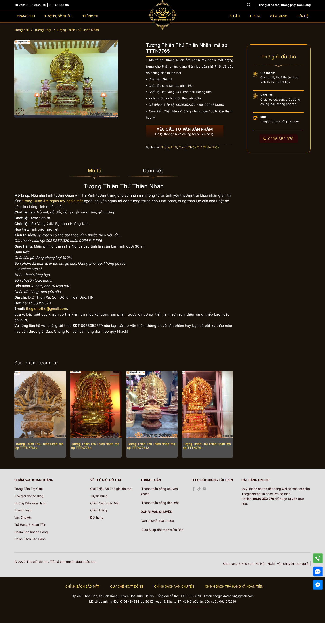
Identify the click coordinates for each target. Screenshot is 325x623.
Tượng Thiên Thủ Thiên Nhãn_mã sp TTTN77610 (39, 446)
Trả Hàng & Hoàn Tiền (30, 524)
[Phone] (318, 558)
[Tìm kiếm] (248, 5)
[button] (20, 112)
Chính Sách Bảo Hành (30, 539)
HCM (271, 563)
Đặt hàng (96, 517)
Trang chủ (21, 30)
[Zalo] (318, 571)
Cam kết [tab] (153, 170)
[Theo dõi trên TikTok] (199, 489)
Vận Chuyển (23, 517)
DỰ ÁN (234, 16)
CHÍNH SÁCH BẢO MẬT (82, 586)
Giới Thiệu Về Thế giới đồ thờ (110, 489)
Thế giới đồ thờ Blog (28, 496)
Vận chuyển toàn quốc (293, 563)
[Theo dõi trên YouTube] (204, 489)
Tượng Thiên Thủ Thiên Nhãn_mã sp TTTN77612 (151, 446)
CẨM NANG (278, 16)
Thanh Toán (22, 510)
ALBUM (254, 16)
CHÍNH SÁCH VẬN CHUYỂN (174, 586)
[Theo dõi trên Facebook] (193, 489)
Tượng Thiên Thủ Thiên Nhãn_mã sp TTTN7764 (95, 446)
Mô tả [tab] (94, 170)
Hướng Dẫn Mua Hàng (30, 503)
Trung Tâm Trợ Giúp (28, 489)
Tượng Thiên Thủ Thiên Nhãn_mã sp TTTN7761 (207, 446)
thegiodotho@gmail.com (46, 308)
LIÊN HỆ (302, 16)
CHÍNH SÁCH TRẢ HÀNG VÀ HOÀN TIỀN (234, 586)
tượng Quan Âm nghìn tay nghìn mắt (52, 201)
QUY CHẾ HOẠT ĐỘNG (126, 586)
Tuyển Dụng (99, 496)
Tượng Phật (42, 30)
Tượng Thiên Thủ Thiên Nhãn (78, 30)
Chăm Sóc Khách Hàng (31, 532)
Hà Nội (260, 563)
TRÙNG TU (90, 16)
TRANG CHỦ (26, 16)
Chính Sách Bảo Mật (104, 503)
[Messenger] (318, 585)
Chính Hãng (98, 510)
